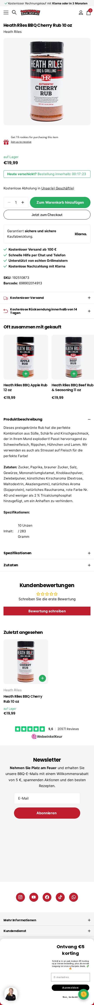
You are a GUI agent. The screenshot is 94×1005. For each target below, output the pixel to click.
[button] (22, 202)
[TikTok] (60, 897)
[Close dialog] (89, 938)
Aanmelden (70, 985)
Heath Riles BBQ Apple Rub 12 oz (25, 388)
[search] (14, 12)
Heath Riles (12, 32)
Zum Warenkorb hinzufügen (60, 202)
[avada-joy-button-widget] (83, 994)
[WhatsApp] (73, 897)
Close (47, 920)
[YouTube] (33, 897)
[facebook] (47, 897)
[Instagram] (20, 897)
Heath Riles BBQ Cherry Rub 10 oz (22, 699)
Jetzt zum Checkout (47, 215)
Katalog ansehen (6, 12)
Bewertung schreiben (47, 611)
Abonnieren (47, 813)
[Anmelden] (81, 12)
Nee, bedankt (70, 995)
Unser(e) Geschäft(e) (57, 188)
